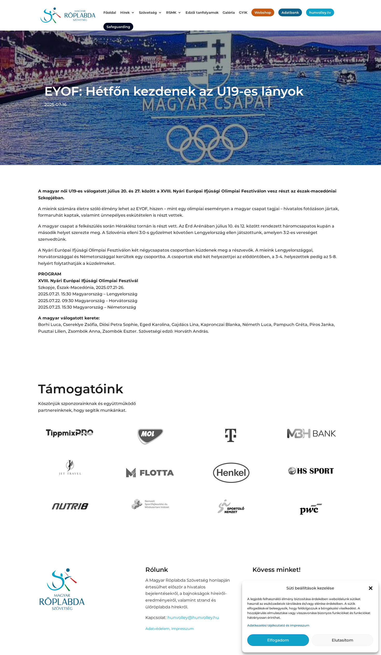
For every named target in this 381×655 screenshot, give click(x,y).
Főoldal (109, 13)
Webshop (263, 12)
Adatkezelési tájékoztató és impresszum (278, 625)
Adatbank (290, 12)
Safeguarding (118, 27)
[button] (370, 588)
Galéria (229, 13)
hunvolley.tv (320, 12)
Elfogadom (278, 640)
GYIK (243, 13)
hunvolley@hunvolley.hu (193, 617)
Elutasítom (342, 640)
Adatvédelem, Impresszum (169, 628)
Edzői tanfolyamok (202, 13)
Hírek (125, 13)
